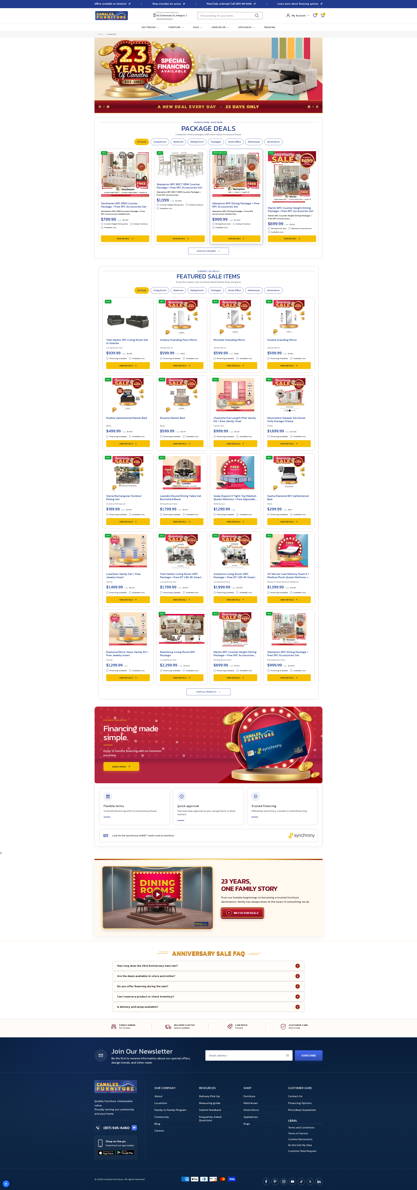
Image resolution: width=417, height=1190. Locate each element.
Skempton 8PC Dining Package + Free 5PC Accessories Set (235, 205)
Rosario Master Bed (172, 418)
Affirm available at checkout (110, 4)
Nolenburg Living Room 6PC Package (177, 653)
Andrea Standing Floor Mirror (178, 340)
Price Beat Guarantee (302, 1110)
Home (100, 34)
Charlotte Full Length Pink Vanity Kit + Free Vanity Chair (235, 419)
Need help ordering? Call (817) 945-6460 (229, 4)
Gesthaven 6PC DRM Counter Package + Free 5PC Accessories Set (123, 205)
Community (161, 1117)
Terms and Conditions (301, 1127)
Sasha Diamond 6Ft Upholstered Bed (288, 497)
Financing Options (300, 1103)
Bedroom (178, 142)
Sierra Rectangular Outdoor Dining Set (124, 497)
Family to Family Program (170, 1110)
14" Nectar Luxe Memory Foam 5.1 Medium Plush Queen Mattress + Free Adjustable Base (288, 577)
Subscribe (308, 1055)
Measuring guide (209, 1103)
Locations (160, 1103)
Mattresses (254, 142)
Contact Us (295, 1096)
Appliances (251, 1117)
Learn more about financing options (298, 4)
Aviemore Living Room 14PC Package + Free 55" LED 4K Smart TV (234, 577)
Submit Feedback (210, 1110)
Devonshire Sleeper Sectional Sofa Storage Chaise (286, 419)
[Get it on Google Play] (125, 1152)
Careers (159, 1130)
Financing (269, 27)
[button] (151, 27)
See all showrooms (164, 18)
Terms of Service (298, 1133)
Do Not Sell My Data (300, 1145)
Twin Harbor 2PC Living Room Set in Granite (127, 341)
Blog (157, 1124)
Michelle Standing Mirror (229, 340)
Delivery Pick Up (209, 1096)
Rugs (247, 1124)
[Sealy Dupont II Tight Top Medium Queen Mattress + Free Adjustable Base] (235, 472)
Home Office (234, 142)
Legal (292, 1121)
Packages (216, 142)
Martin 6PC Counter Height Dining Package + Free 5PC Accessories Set (290, 209)
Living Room (159, 142)
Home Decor (273, 142)
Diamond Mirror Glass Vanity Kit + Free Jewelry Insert (127, 653)
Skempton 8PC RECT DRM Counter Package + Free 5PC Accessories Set (179, 186)
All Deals (141, 142)
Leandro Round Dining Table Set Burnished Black (180, 497)
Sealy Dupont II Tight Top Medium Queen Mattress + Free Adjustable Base (235, 499)
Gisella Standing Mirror (282, 340)
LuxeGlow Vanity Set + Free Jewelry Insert (123, 575)
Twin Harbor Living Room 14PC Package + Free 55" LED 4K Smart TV (180, 577)
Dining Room (197, 142)
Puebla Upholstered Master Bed (126, 418)
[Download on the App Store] (106, 1152)
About (158, 1096)
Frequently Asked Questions (210, 1118)
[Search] (257, 15)
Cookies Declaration (300, 1139)
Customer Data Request (302, 1151)
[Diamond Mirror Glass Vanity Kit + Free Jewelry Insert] (128, 628)
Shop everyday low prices (167, 4)
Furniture (249, 1096)
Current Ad (111, 34)
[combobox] (229, 15)
